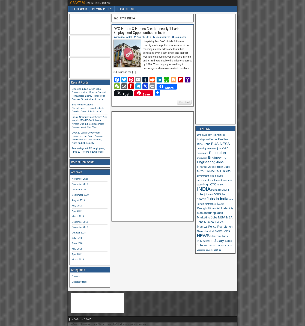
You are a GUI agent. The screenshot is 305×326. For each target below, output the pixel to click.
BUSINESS (220, 144)
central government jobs (209, 148)
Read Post (184, 102)
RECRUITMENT (205, 241)
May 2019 (77, 205)
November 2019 (80, 184)
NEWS (203, 235)
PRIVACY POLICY (102, 9)
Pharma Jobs (219, 236)
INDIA (204, 189)
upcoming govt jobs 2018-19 (209, 250)
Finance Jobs (206, 166)
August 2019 (78, 200)
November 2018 (80, 227)
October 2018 (79, 232)
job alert (208, 194)
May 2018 (77, 248)
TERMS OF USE (125, 9)
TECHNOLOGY (224, 245)
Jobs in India (217, 199)
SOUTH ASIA (210, 246)
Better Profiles (218, 139)
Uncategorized (163, 37)
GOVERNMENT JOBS (214, 171)
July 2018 (77, 238)
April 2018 (77, 254)
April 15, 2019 (144, 37)
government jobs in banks (210, 175)
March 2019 (78, 216)
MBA (221, 217)
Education (217, 153)
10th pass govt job (206, 135)
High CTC (209, 184)
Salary (219, 240)
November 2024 (80, 178)
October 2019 (79, 189)
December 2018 (80, 222)
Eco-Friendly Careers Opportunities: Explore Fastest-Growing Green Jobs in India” (88, 108)
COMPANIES (202, 153)
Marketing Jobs (207, 217)
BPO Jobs (203, 144)
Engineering (217, 157)
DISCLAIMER (79, 9)
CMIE (225, 148)
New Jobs (222, 231)
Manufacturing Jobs (210, 213)
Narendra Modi (205, 231)
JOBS (217, 194)
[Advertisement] (139, 166)
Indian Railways (219, 190)
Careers (76, 276)
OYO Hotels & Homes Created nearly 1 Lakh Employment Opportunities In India (146, 30)
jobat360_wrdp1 (124, 37)
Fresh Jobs (222, 166)
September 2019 (80, 195)
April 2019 (77, 211)
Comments (180, 37)
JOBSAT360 (76, 3)
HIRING (220, 185)
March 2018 (78, 259)
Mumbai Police (213, 222)
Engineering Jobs (210, 162)
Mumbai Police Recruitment (215, 226)
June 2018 (77, 243)
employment (202, 158)
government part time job (209, 180)
